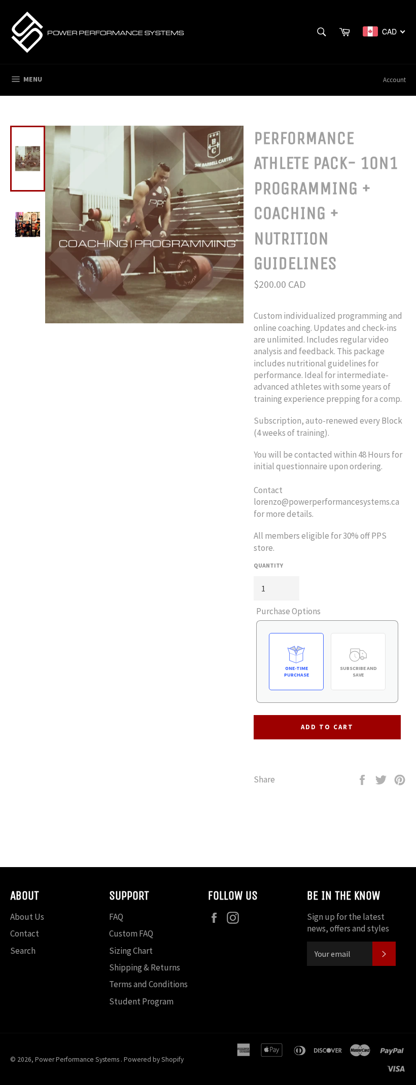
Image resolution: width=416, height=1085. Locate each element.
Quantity (268, 565)
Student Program (141, 1001)
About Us (27, 916)
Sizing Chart (131, 950)
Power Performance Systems (78, 1059)
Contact (24, 933)
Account (394, 80)
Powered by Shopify (154, 1059)
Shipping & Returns (144, 967)
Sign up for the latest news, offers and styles (348, 922)
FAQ (116, 916)
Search (23, 950)
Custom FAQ (131, 933)
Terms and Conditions (148, 984)
